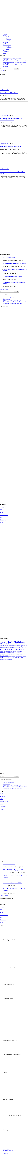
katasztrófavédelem (15, 647)
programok (4, 656)
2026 (19, 642)
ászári (10, 659)
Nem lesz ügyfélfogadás (8, 297)
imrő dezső (18, 645)
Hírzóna (5, 35)
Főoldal (5, 34)
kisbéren (3, 649)
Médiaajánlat (6, 1149)
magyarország (23, 652)
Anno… (8, 46)
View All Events (4, 289)
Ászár (21, 657)
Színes (4, 43)
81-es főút (2, 642)
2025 (14, 642)
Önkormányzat (3, 659)
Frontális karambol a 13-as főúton (10, 146)
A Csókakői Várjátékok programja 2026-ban (14, 263)
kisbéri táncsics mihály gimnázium (16, 651)
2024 (10, 642)
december (11, 645)
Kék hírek (8, 39)
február (14, 645)
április (7, 659)
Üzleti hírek (6, 51)
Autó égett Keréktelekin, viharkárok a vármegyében (15, 301)
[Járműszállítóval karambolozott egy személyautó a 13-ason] (9, 112)
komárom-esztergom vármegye (8, 652)
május (5, 654)
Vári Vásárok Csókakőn (9, 257)
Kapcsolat (5, 1153)
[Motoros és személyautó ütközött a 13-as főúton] (9, 166)
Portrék (7, 49)
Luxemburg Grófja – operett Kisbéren (12, 276)
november (13, 654)
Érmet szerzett (6, 299)
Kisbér (7, 36)
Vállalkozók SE (10, 657)
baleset (17, 643)
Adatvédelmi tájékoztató (8, 1150)
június (9, 647)
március (8, 654)
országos (20, 654)
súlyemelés (23, 656)
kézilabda (19, 652)
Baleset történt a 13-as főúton (9, 93)
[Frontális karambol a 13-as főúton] (9, 141)
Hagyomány (9, 47)
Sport (4, 50)
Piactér (4, 53)
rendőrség (13, 656)
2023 (5, 642)
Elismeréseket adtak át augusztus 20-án (12, 300)
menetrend (2, 654)
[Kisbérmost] (14, 8)
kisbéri (10, 649)
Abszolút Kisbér (7, 45)
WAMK (17, 657)
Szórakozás (5, 42)
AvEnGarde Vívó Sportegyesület (7, 643)
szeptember (18, 656)
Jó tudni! (8, 41)
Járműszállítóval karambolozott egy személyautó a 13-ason (11, 119)
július (7, 647)
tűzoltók (1, 657)
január (22, 645)
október (17, 654)
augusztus (23, 642)
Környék (8, 38)
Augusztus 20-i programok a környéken (12, 303)
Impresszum (6, 1151)
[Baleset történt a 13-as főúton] (9, 87)
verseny (5, 657)
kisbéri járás (18, 649)
